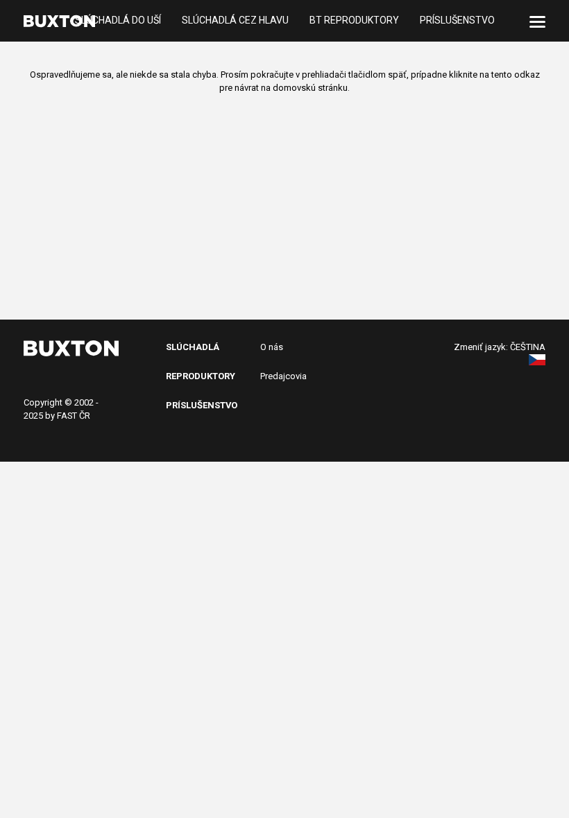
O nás (271, 347)
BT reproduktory (354, 20)
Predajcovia (283, 376)
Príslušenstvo (457, 20)
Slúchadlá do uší (118, 20)
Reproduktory (200, 376)
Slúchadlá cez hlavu (235, 20)
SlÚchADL (189, 347)
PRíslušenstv (198, 405)
